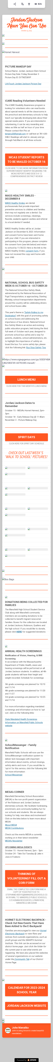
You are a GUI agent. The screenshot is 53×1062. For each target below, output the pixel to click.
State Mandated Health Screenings (21, 719)
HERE (19, 632)
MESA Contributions (14, 828)
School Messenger (13, 775)
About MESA (11, 825)
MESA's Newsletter (13, 841)
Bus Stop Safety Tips (36, 347)
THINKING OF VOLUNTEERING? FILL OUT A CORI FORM (26, 878)
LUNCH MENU (27, 379)
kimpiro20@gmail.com (15, 134)
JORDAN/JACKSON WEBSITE (26, 1005)
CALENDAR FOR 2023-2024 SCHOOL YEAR (26, 990)
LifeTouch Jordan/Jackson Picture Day (23, 83)
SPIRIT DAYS (26, 437)
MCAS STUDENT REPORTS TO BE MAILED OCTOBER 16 (26, 160)
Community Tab (21, 959)
